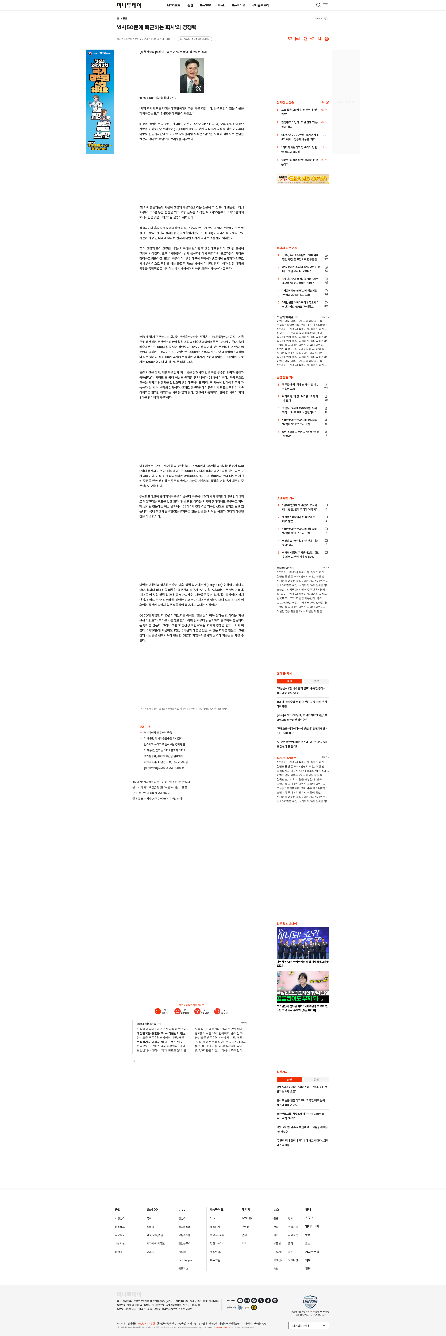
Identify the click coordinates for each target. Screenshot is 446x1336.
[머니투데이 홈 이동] (129, 1294)
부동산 (277, 1243)
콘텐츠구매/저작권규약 (230, 1323)
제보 (308, 1260)
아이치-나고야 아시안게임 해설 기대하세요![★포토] (303, 963)
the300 (205, 5)
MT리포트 (173, 5)
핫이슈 (245, 1227)
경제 (290, 1218)
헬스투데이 (216, 1252)
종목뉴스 (120, 1227)
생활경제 (293, 1227)
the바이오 (238, 5)
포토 (307, 1243)
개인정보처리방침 (146, 1323)
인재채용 (132, 1323)
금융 (276, 1218)
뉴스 (212, 1218)
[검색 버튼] (318, 4)
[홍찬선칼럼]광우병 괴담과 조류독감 (164, 768)
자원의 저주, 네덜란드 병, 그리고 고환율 (166, 762)
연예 (308, 1209)
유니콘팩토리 (260, 5)
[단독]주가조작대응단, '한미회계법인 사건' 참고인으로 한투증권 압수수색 (301, 259)
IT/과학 (278, 1252)
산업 (276, 1227)
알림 (308, 1268)
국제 (290, 1252)
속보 (276, 1268)
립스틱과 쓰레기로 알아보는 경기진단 (164, 744)
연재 (244, 1235)
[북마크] (319, 39)
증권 (190, 5)
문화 (290, 1243)
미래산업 (278, 1260)
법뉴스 (182, 1218)
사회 (276, 1235)
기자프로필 (312, 1252)
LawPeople (185, 1260)
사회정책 (293, 1235)
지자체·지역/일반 (156, 1243)
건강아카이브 (217, 1243)
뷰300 (150, 1252)
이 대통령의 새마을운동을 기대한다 (163, 738)
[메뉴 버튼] (325, 4)
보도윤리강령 (260, 1323)
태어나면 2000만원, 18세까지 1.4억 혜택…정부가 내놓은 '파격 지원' (299, 139)
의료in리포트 (217, 1235)
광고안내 (203, 1323)
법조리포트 (184, 1227)
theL (221, 5)
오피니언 (293, 1260)
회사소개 (121, 1323)
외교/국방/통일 (155, 1235)
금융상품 (120, 1235)
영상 (307, 1235)
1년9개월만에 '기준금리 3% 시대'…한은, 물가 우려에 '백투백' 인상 (301, 509)
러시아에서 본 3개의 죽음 (158, 732)
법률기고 (183, 1268)
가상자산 (120, 1243)
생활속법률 (184, 1235)
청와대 (150, 1227)
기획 (244, 1243)
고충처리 (247, 1323)
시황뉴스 (120, 1218)
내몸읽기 (215, 1227)
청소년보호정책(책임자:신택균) (171, 1323)
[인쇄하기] (326, 39)
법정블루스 (184, 1243)
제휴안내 (213, 1323)
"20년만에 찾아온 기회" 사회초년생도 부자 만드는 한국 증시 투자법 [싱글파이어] (302, 1008)
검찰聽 (182, 1252)
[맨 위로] (438, 1321)
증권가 (118, 1252)
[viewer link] (199, 88)
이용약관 (192, 1323)
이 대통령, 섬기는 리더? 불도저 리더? (164, 750)
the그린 (215, 1260)
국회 (149, 1218)
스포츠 (309, 1218)
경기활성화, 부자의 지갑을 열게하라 (163, 756)
